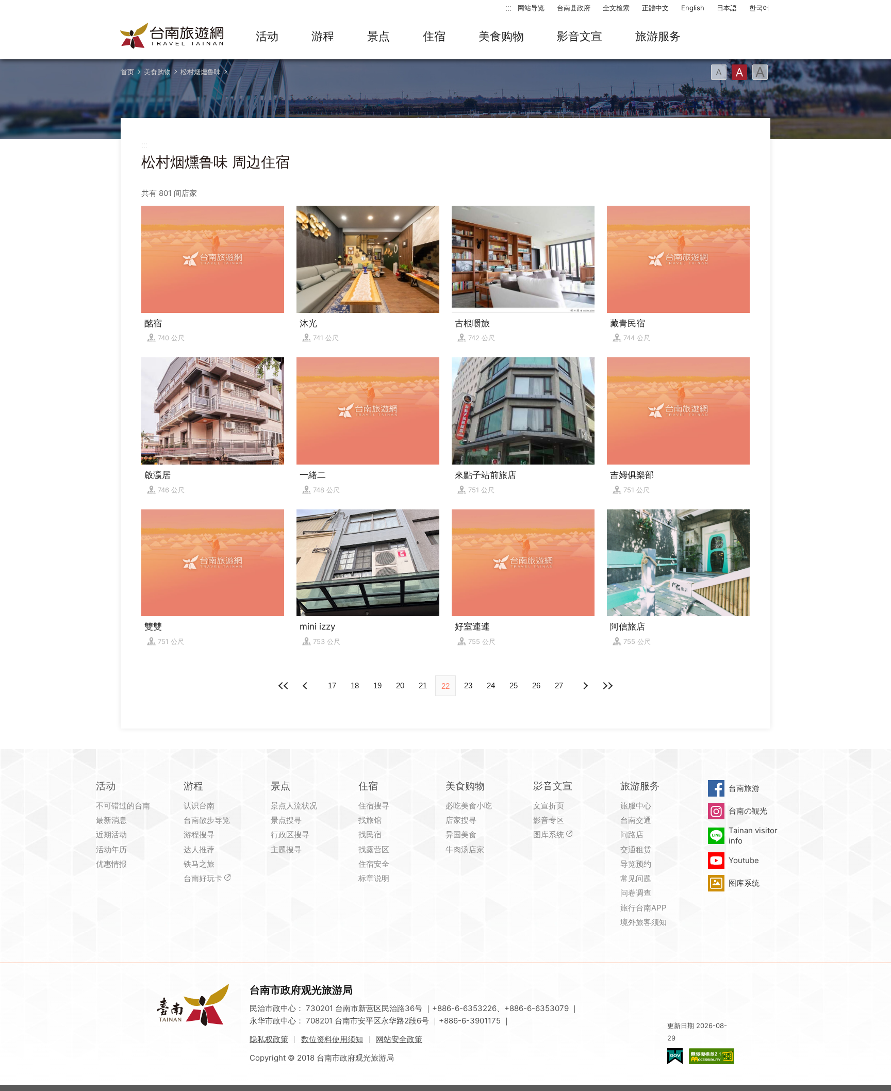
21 (423, 685)
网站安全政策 (399, 1039)
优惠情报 (111, 864)
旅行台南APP (643, 908)
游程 (322, 36)
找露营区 (373, 849)
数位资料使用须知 (332, 1039)
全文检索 (616, 8)
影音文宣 (579, 36)
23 (468, 685)
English (692, 8)
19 (377, 685)
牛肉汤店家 (465, 849)
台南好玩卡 (203, 878)
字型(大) (760, 72)
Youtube (744, 860)
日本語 (727, 8)
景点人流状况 (294, 806)
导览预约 (635, 864)
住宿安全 (373, 864)
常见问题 (635, 878)
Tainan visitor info (753, 835)
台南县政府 (573, 8)
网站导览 (531, 8)
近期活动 (111, 834)
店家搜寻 (461, 820)
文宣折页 (548, 806)
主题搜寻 (286, 849)
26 (536, 685)
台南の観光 (748, 811)
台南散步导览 (207, 820)
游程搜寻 (199, 834)
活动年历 (111, 849)
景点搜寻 (286, 820)
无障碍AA (711, 1056)
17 (332, 685)
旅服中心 (635, 806)
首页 (127, 72)
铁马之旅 (199, 864)
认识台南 (199, 806)
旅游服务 (658, 36)
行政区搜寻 (290, 834)
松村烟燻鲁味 (200, 72)
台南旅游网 (172, 37)
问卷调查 (635, 893)
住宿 (434, 36)
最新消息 (111, 820)
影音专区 (548, 820)
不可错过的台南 (123, 806)
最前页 (283, 685)
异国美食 (461, 834)
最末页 (607, 685)
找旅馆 (370, 820)
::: (508, 7)
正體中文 (655, 8)
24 (491, 685)
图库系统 (548, 834)
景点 (378, 36)
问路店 (632, 834)
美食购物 (501, 36)
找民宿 (370, 834)
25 (513, 685)
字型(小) (719, 72)
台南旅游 (744, 788)
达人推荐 (199, 849)
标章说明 (373, 878)
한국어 (759, 8)
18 (355, 685)
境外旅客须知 (643, 922)
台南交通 (635, 820)
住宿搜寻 (373, 806)
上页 (584, 685)
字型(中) (739, 72)
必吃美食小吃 (469, 806)
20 (400, 685)
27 (559, 685)
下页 (306, 685)
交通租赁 (635, 849)
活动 (267, 36)
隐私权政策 (269, 1039)
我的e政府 (675, 1056)
